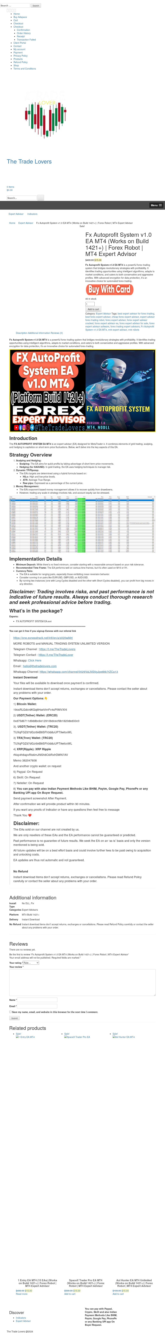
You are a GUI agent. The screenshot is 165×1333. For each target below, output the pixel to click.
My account (19, 49)
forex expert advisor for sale (134, 323)
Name (13, 999)
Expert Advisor (16, 213)
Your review (16, 966)
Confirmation (23, 29)
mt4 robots (133, 329)
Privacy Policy (21, 55)
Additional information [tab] (39, 332)
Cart (16, 20)
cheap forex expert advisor (125, 316)
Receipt (21, 36)
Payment (18, 52)
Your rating (16, 962)
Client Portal (20, 42)
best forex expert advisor (98, 316)
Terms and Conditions (25, 68)
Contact (17, 46)
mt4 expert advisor (117, 329)
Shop (16, 65)
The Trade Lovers (29, 161)
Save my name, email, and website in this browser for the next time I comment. (55, 1012)
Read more (21, 1293)
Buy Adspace (20, 17)
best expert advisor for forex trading (136, 313)
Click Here (34, 660)
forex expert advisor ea (106, 323)
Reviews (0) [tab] (57, 332)
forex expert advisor (116, 320)
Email (13, 1006)
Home (17, 13)
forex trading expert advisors (125, 326)
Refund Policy (21, 62)
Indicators (32, 213)
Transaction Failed (26, 39)
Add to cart (93, 309)
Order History (24, 33)
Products (18, 58)
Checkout (18, 23)
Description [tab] (21, 332)
